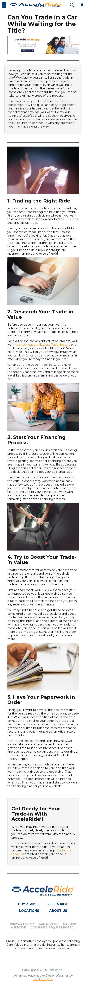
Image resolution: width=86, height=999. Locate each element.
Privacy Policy (22, 924)
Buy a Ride (27, 904)
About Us (58, 911)
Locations (29, 911)
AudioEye (18, 927)
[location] (82, 5)
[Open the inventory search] (72, 5)
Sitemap (69, 924)
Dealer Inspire (43, 979)
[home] (36, 5)
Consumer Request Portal (53, 927)
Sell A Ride (57, 904)
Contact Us (48, 924)
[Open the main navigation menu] (4, 5)
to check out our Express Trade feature (42, 344)
